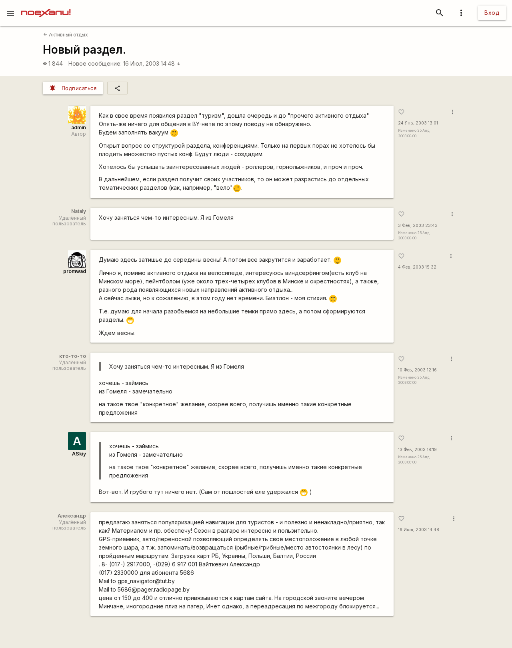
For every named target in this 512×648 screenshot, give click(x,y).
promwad (74, 271)
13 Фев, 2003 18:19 (417, 449)
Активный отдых (65, 35)
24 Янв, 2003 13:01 (418, 123)
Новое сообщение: (95, 63)
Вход (492, 12)
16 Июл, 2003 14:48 (152, 63)
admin (78, 127)
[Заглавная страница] (46, 5)
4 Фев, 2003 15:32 (417, 267)
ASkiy (79, 454)
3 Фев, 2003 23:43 (418, 225)
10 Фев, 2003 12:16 (417, 370)
